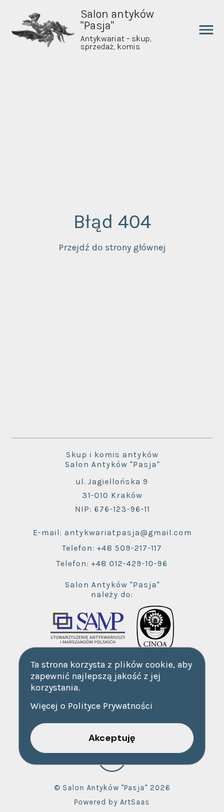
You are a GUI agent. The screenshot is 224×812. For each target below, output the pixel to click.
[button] (112, 738)
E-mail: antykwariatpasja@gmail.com (112, 533)
